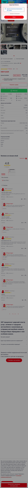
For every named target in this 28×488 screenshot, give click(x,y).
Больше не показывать (15, 13)
